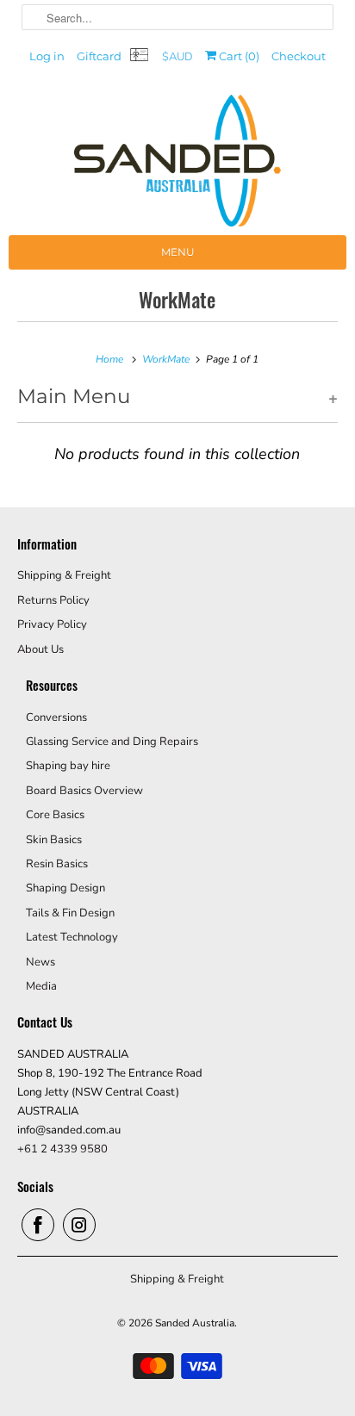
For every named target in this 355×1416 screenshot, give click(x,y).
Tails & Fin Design (70, 913)
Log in (47, 56)
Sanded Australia (194, 1323)
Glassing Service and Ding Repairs (112, 741)
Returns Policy (53, 600)
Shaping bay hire (68, 765)
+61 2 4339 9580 (62, 1149)
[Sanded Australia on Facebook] (38, 1224)
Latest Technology (72, 937)
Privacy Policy (52, 624)
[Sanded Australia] (177, 165)
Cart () (237, 56)
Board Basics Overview (84, 790)
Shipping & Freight (64, 575)
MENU (178, 251)
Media (41, 986)
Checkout (298, 56)
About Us (40, 649)
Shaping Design (65, 888)
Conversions (56, 717)
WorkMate (177, 299)
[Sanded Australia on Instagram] (79, 1224)
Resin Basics (57, 864)
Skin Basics (54, 840)
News (40, 962)
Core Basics (55, 815)
